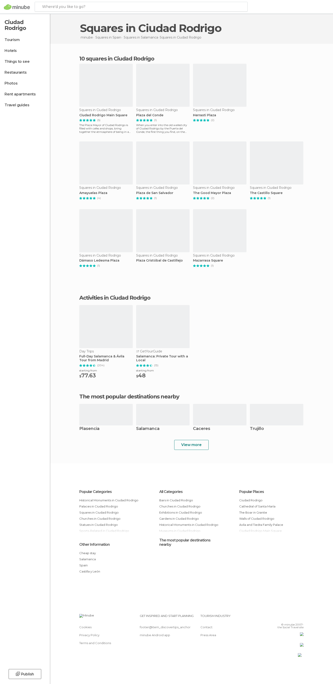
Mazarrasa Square (208, 260)
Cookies (85, 627)
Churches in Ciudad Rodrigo (100, 518)
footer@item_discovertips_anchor (165, 627)
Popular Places (251, 492)
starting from (88, 370)
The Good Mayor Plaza (212, 193)
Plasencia (89, 429)
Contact (206, 627)
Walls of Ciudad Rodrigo (256, 518)
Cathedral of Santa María (257, 506)
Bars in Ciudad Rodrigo (176, 500)
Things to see (17, 61)
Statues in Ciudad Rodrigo (98, 524)
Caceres (201, 429)
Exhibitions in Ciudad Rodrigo (180, 512)
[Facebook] (277, 617)
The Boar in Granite (253, 512)
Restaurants (16, 72)
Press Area (208, 635)
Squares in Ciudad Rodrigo (99, 512)
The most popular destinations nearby (129, 396)
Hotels (11, 51)
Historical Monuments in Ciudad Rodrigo (108, 500)
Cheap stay (87, 553)
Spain (83, 565)
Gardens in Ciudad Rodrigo (179, 518)
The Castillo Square (266, 193)
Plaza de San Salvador (154, 193)
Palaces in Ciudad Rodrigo (98, 506)
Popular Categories (95, 492)
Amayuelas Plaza (93, 193)
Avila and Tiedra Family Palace (261, 524)
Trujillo (257, 429)
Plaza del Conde (149, 115)
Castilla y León (89, 571)
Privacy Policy (89, 635)
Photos (11, 83)
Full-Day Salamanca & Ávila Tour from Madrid (101, 358)
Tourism (12, 40)
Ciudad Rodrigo (251, 500)
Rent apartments (20, 94)
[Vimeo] (292, 617)
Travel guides (17, 105)
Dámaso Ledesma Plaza (99, 260)
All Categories (171, 492)
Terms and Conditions (95, 643)
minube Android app (155, 635)
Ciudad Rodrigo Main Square (103, 115)
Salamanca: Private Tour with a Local (162, 358)
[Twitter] (285, 617)
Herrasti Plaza (204, 115)
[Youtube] (300, 617)
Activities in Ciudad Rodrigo (114, 298)
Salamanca (147, 429)
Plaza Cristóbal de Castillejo (159, 260)
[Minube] (17, 7)
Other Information (94, 544)
